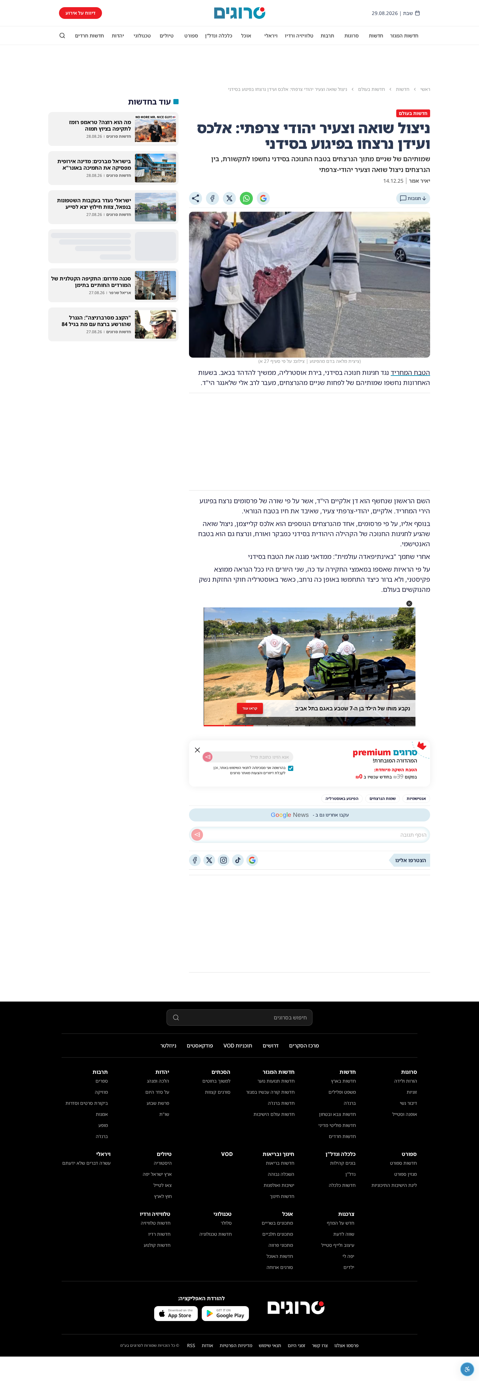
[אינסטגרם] (223, 860)
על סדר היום (157, 1092)
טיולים (167, 35)
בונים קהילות (343, 1163)
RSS (191, 1345)
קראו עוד (250, 708)
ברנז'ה (350, 1103)
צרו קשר (320, 1345)
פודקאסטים (200, 1045)
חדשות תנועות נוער (276, 1081)
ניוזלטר (168, 1045)
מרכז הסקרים (304, 1045)
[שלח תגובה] (197, 835)
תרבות (327, 35)
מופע (103, 1125)
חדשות (376, 35)
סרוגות (351, 35)
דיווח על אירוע (80, 13)
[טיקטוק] (238, 860)
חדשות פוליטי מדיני (337, 1125)
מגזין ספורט (405, 1174)
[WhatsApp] (246, 198)
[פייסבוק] (195, 860)
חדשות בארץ (343, 1081)
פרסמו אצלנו (346, 1345)
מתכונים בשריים (277, 1223)
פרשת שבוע (158, 1103)
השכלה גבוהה (281, 1174)
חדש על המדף (340, 1223)
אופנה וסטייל (404, 1114)
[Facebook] (212, 198)
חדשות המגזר (404, 35)
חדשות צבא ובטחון (337, 1114)
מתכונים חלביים (277, 1234)
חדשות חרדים (89, 35)
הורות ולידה (405, 1081)
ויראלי (271, 35)
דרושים (271, 1045)
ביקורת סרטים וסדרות (86, 1103)
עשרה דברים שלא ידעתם (86, 1163)
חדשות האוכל (280, 1256)
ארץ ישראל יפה (157, 1174)
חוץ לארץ (163, 1196)
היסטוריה (163, 1163)
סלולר (226, 1223)
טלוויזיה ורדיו (299, 35)
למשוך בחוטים (216, 1081)
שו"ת (164, 1114)
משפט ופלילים (342, 1092)
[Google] (263, 198)
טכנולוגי (142, 35)
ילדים (348, 1267)
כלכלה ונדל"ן (218, 35)
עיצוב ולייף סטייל (337, 1245)
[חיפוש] (62, 35)
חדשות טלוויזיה (155, 1223)
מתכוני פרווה (281, 1245)
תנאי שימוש (270, 1345)
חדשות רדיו (159, 1234)
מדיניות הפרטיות (236, 1345)
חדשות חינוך (282, 1196)
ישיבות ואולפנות (279, 1185)
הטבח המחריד (410, 372)
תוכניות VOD (238, 1045)
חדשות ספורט (403, 1163)
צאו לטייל (162, 1185)
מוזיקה (101, 1092)
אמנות (102, 1114)
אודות (207, 1345)
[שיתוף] (195, 198)
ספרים (101, 1081)
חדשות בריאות (280, 1163)
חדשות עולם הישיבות (274, 1114)
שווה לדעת (343, 1234)
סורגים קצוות (217, 1092)
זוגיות (412, 1092)
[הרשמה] (207, 757)
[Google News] (252, 860)
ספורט (191, 35)
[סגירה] (197, 750)
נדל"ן (350, 1174)
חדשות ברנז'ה (281, 1103)
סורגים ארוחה (280, 1267)
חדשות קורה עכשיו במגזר (270, 1092)
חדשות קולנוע (157, 1245)
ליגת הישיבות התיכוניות (394, 1185)
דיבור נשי (408, 1103)
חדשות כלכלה (342, 1185)
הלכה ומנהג (158, 1081)
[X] (229, 198)
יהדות (118, 35)
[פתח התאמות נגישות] (467, 1369)
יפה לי (348, 1256)
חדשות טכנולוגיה (215, 1234)
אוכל (246, 35)
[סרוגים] (296, 1307)
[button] (409, 603)
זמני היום (296, 1345)
